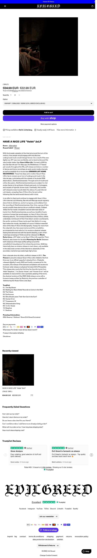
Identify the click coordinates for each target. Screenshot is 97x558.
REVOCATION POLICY (80, 536)
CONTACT (22, 536)
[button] (5, 6)
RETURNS (68, 536)
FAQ (15, 536)
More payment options (48, 124)
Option (5, 99)
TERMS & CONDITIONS (35, 536)
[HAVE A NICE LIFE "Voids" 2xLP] (18, 370)
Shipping (15, 91)
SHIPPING (49, 536)
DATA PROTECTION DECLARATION (42, 539)
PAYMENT (58, 536)
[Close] (95, 1)
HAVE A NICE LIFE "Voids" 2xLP (14, 388)
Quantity (6, 95)
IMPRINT (9, 536)
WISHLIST (59, 539)
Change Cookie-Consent (47, 555)
